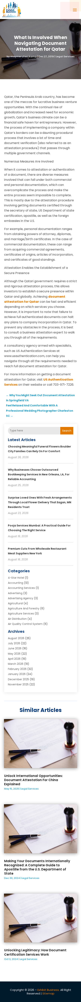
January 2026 (17, 674)
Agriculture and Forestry (23, 608)
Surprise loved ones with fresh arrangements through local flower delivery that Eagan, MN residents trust (40, 502)
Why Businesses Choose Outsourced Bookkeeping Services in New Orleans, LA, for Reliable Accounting (39, 474)
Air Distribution (17, 619)
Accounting (15, 583)
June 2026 (14, 648)
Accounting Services (21, 588)
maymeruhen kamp (23, 56)
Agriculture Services (21, 613)
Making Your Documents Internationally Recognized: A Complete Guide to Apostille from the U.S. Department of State (37, 867)
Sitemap (48, 993)
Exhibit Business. (48, 990)
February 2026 (17, 669)
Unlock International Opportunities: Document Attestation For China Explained (33, 780)
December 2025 (18, 679)
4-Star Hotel (16, 578)
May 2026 (14, 654)
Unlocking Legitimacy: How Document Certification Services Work (35, 952)
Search (66, 431)
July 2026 (14, 643)
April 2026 (14, 659)
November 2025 (18, 684)
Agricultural (15, 603)
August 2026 (16, 638)
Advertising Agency (20, 598)
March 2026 (15, 664)
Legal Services (65, 56)
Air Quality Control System (25, 624)
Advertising (15, 593)
